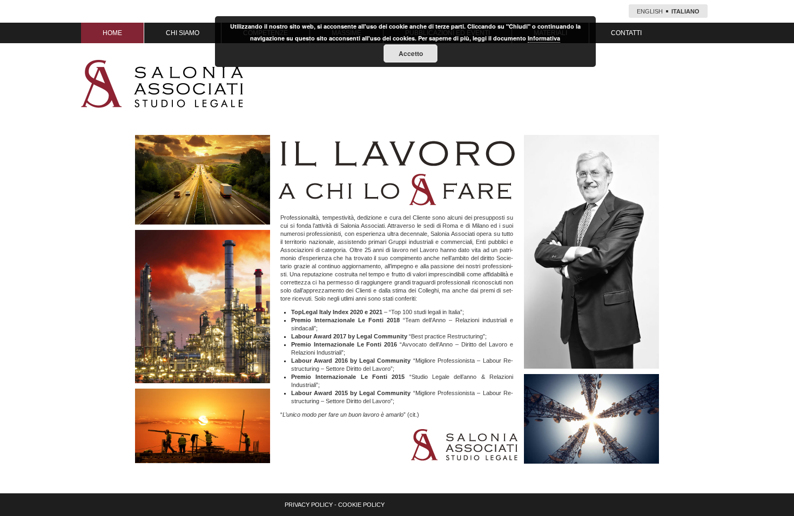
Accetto (411, 53)
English (650, 11)
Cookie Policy (361, 504)
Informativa (544, 38)
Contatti (626, 33)
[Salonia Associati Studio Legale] (162, 83)
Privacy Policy (309, 504)
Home (112, 33)
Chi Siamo (182, 33)
